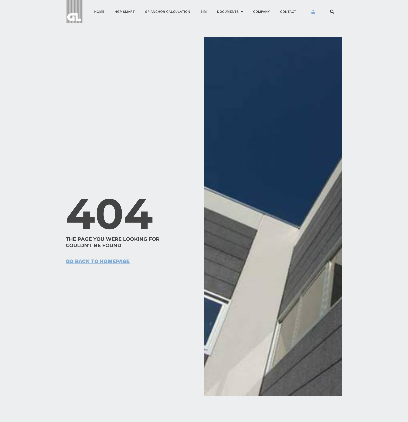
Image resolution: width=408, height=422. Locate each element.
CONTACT (288, 12)
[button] (332, 11)
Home (99, 12)
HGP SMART (125, 12)
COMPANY (261, 12)
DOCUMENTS (228, 12)
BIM (203, 12)
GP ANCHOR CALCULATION (167, 12)
